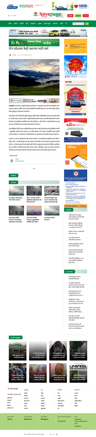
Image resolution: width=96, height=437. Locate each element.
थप (66, 24)
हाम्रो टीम (9, 400)
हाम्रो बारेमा (9, 398)
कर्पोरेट (59, 398)
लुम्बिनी (42, 403)
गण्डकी (42, 401)
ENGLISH (86, 16)
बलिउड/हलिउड (78, 401)
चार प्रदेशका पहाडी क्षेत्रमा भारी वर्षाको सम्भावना (15, 199)
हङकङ (70, 16)
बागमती (42, 398)
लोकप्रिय (68, 210)
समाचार (15, 24)
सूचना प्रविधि (61, 406)
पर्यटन (59, 396)
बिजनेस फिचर (61, 401)
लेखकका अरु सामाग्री (19, 161)
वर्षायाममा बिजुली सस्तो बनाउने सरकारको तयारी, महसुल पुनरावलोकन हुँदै (51, 200)
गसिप (76, 403)
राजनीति (22, 24)
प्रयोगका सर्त (10, 408)
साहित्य (25, 396)
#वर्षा (34, 169)
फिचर (76, 396)
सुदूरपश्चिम (43, 408)
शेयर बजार (60, 403)
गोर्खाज (61, 24)
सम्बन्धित (13, 182)
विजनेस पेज (33, 24)
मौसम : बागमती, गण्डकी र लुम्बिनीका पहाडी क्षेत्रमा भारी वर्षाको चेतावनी (34, 200)
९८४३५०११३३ (78, 426)
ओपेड (27, 24)
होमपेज (10, 24)
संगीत (76, 398)
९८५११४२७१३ (78, 419)
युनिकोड (78, 16)
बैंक (58, 393)
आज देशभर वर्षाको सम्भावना (49, 219)
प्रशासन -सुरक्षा (47, 24)
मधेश (42, 396)
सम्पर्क (8, 403)
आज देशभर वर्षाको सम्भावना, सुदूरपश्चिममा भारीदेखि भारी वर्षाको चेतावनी (33, 221)
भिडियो (76, 406)
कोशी (42, 393)
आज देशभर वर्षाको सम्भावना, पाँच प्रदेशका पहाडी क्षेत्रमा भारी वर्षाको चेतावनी (15, 221)
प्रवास (25, 406)
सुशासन (40, 24)
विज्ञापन (9, 405)
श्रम (58, 408)
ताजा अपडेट (69, 272)
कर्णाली (42, 406)
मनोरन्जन (55, 24)
